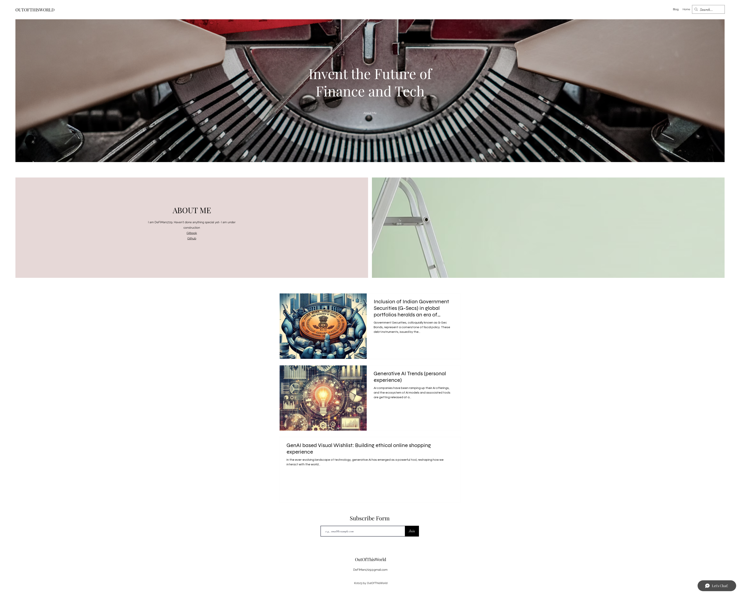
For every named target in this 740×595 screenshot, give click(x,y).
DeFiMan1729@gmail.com (370, 569)
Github (191, 238)
